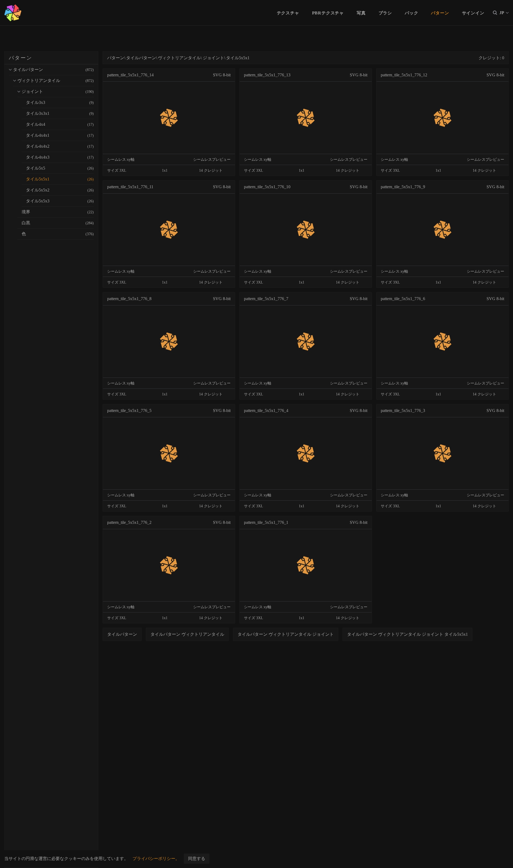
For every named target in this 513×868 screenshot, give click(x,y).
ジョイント (58, 91)
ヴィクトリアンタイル (55, 80)
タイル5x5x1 (60, 179)
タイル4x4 (60, 124)
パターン (440, 13)
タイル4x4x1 (60, 135)
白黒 (58, 223)
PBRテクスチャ (328, 13)
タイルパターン (53, 69)
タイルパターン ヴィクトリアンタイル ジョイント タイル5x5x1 (407, 634)
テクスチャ (288, 13)
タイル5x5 (60, 168)
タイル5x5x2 (60, 190)
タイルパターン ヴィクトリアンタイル (187, 634)
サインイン (473, 13)
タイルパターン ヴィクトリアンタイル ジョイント (286, 634)
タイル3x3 (60, 102)
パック (411, 13)
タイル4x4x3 (60, 157)
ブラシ (385, 13)
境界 (58, 212)
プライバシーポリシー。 (156, 858)
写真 (361, 13)
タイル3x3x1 (60, 113)
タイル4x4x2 (60, 146)
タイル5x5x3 (60, 201)
